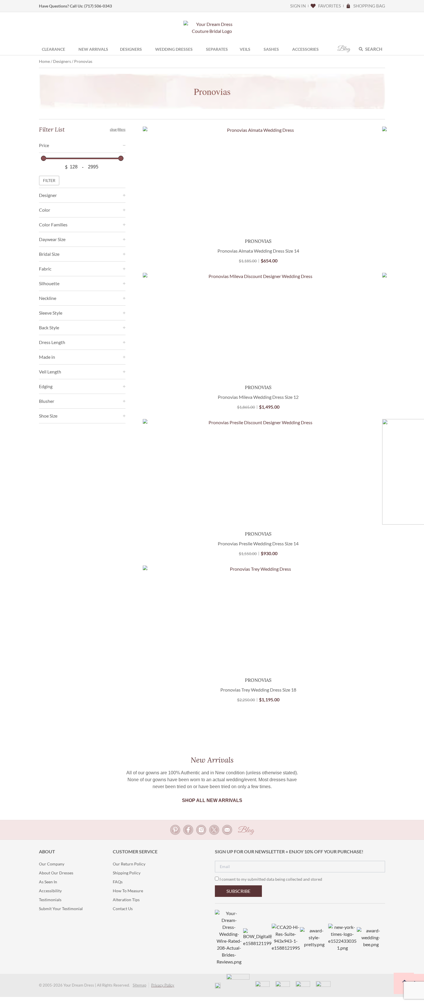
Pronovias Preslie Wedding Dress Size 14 (258, 543)
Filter (49, 180)
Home (44, 61)
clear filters (117, 129)
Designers (62, 61)
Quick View (258, 223)
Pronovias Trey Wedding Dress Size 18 (258, 689)
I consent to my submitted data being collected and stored (270, 879)
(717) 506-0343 (98, 5)
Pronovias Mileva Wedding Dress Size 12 (258, 397)
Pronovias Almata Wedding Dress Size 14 (258, 250)
